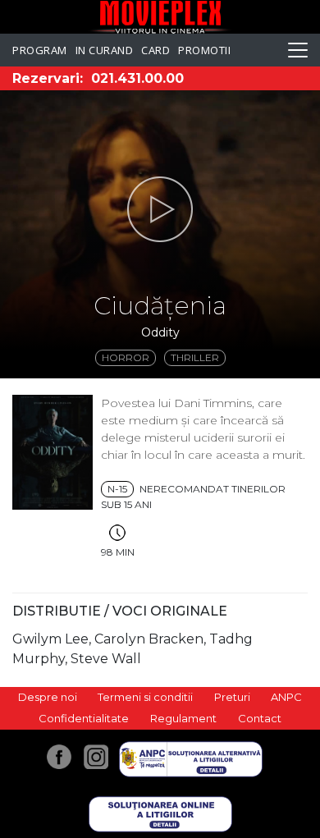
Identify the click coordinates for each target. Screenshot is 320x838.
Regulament (183, 718)
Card (155, 50)
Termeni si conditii (145, 696)
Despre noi (47, 696)
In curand (104, 50)
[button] (160, 209)
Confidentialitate (84, 718)
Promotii (204, 50)
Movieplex (160, 17)
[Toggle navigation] (298, 50)
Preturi (232, 696)
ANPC (286, 696)
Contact (259, 718)
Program (39, 50)
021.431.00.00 (137, 78)
